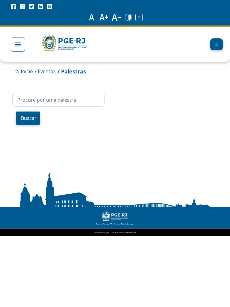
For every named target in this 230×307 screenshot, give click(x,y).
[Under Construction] (139, 17)
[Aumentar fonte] (104, 17)
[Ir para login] (216, 44)
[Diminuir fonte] (116, 17)
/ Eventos (45, 71)
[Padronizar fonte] (90, 17)
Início (27, 71)
